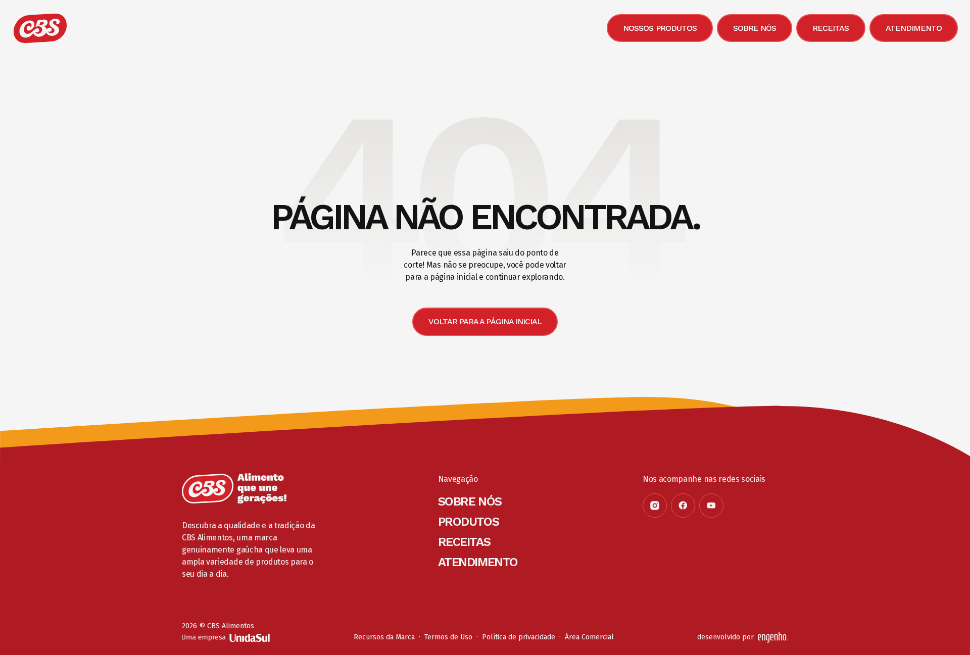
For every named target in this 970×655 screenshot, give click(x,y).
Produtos (468, 522)
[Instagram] (655, 505)
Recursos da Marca (384, 637)
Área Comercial (589, 637)
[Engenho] (773, 637)
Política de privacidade (518, 637)
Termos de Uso (448, 637)
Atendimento (914, 28)
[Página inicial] (234, 488)
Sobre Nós (754, 28)
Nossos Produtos (660, 28)
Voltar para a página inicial (485, 321)
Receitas (830, 28)
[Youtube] (711, 505)
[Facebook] (683, 505)
